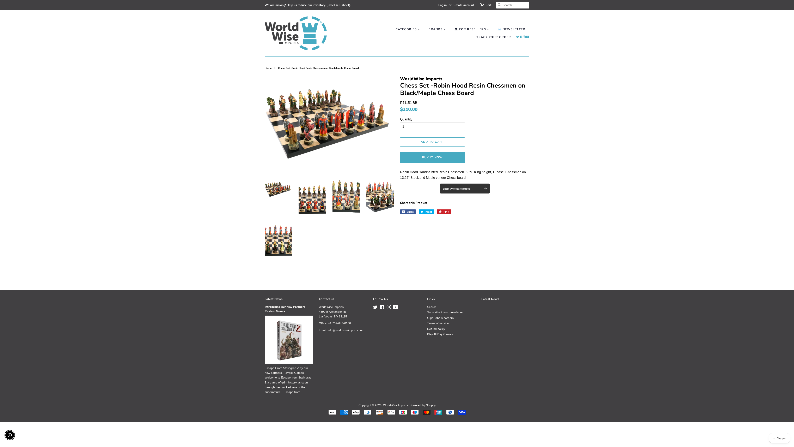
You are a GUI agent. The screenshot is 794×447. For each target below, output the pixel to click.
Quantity (406, 119)
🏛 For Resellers (470, 29)
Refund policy (436, 328)
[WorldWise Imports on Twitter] (517, 37)
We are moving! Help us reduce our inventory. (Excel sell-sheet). (308, 5)
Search (431, 307)
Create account (463, 5)
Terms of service (438, 323)
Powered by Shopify (423, 405)
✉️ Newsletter (511, 29)
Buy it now (432, 157)
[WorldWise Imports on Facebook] (521, 37)
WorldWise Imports (395, 405)
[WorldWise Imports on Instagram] (524, 37)
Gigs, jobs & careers (440, 318)
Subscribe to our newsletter (445, 312)
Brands (436, 29)
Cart (488, 5)
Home (268, 68)
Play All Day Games (440, 334)
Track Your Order (493, 37)
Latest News (273, 299)
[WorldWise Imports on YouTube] (527, 37)
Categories (407, 29)
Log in (442, 5)
